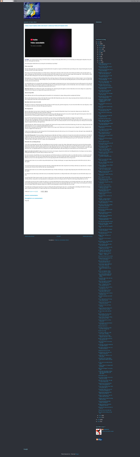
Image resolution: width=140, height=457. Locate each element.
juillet (100, 54)
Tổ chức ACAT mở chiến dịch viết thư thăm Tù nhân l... (105, 144)
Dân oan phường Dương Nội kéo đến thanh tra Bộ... (105, 88)
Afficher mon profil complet (108, 431)
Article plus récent (29, 236)
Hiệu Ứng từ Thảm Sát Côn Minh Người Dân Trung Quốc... (105, 205)
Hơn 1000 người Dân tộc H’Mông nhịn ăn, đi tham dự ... (105, 202)
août (100, 52)
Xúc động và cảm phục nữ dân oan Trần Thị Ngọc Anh (104, 328)
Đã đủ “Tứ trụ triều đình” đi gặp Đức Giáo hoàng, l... (104, 160)
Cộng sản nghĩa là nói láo (103, 141)
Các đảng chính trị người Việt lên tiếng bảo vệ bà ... (105, 294)
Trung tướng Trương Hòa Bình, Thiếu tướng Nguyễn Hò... (105, 384)
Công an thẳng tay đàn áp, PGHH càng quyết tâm (105, 166)
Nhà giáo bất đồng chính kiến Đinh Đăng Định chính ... (104, 190)
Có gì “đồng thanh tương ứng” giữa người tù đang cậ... (104, 91)
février (100, 415)
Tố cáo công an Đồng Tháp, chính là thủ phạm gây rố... (105, 387)
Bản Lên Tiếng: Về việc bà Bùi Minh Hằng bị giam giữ (104, 314)
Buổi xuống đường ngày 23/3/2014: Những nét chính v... (104, 156)
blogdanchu (106, 429)
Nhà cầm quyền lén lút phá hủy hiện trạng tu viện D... (104, 213)
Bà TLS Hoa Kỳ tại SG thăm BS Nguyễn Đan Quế (105, 116)
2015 (99, 42)
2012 (99, 421)
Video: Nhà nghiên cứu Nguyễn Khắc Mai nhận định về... (105, 282)
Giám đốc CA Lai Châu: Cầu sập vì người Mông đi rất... (105, 381)
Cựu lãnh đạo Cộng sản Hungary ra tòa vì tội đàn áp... (105, 230)
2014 (99, 43)
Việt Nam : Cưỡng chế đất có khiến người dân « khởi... (104, 199)
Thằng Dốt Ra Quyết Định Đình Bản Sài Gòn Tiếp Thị (104, 393)
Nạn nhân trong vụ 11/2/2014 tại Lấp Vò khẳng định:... (105, 216)
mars (100, 62)
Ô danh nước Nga (102, 330)
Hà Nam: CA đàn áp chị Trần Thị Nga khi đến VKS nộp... (105, 396)
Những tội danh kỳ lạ (102, 325)
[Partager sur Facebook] (45, 191)
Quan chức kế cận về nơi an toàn (105, 256)
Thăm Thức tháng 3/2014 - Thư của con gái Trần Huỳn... (105, 82)
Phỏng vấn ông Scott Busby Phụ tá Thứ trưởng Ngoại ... (105, 258)
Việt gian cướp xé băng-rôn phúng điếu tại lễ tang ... (105, 399)
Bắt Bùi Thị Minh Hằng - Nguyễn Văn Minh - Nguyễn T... (105, 224)
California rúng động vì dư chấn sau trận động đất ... (105, 79)
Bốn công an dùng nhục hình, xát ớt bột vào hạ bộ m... (105, 348)
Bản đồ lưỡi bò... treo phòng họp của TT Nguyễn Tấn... (105, 242)
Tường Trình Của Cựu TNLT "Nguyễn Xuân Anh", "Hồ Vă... (105, 336)
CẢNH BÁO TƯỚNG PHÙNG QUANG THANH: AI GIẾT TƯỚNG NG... (104, 100)
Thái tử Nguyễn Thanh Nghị (104, 177)
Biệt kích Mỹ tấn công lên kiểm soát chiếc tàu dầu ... (105, 245)
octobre (100, 49)
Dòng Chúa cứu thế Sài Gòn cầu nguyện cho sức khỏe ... (105, 248)
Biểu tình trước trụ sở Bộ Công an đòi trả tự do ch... (105, 233)
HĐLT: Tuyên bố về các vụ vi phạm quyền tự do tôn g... (104, 133)
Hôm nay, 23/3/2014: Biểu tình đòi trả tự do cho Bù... (105, 163)
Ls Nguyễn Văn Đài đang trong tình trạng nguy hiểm (104, 187)
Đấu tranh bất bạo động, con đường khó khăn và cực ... (104, 261)
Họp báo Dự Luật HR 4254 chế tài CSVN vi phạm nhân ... (105, 153)
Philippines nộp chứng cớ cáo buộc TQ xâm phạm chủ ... (104, 73)
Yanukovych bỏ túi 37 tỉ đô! (104, 350)
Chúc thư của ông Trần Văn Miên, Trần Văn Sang (105, 94)
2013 (99, 419)
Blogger (77, 454)
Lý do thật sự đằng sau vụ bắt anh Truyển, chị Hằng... (104, 333)
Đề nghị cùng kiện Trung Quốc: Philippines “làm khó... (104, 405)
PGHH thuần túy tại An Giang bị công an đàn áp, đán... (105, 179)
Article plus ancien (87, 236)
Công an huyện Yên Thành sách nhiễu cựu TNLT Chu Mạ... (105, 308)
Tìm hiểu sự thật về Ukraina (104, 184)
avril (100, 60)
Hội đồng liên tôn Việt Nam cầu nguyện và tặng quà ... (104, 353)
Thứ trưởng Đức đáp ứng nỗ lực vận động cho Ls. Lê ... (105, 288)
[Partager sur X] (44, 191)
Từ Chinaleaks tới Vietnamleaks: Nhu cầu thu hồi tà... (105, 323)
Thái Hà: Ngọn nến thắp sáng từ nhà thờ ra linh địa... (105, 67)
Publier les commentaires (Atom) (62, 240)
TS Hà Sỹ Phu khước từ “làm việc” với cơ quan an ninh (104, 169)
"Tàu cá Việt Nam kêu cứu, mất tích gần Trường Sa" (105, 76)
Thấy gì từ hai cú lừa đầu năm (104, 410)
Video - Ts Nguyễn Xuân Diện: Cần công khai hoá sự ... (104, 285)
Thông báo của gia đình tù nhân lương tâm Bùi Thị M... (105, 219)
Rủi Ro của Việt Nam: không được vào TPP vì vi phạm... (104, 271)
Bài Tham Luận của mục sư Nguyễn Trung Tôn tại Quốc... (105, 85)
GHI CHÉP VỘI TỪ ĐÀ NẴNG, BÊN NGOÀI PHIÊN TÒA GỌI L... (105, 359)
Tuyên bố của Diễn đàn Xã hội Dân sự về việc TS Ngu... (104, 150)
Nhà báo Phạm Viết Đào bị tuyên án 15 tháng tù (105, 210)
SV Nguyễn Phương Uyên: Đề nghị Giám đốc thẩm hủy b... (104, 251)
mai (100, 58)
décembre (101, 45)
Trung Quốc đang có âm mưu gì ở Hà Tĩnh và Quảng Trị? (105, 390)
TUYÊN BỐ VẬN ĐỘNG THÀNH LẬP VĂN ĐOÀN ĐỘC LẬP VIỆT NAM (105, 372)
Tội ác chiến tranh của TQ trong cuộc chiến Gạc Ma (105, 299)
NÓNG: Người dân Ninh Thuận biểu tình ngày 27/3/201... (104, 121)
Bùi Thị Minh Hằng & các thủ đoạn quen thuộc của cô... (104, 291)
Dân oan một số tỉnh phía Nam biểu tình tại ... (104, 127)
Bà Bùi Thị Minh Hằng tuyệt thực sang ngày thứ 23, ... (105, 339)
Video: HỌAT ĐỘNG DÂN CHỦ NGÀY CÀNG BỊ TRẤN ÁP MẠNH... (104, 275)
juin (99, 56)
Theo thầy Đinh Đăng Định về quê (105, 221)
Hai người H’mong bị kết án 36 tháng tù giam (104, 193)
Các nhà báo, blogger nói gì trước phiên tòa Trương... (105, 378)
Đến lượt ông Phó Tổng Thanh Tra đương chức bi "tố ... (104, 110)
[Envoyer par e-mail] (41, 191)
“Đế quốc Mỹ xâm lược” (103, 207)
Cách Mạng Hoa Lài (31, 7)
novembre (101, 47)
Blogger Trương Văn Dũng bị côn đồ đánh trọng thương (105, 172)
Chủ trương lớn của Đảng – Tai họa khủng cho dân (105, 147)
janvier (100, 417)
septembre (101, 51)
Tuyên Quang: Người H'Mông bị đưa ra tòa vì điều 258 (105, 264)
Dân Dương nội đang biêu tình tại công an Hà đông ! (105, 70)
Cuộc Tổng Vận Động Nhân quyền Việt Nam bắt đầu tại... (105, 124)
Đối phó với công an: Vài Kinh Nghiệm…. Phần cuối (104, 254)
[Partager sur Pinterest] (47, 191)
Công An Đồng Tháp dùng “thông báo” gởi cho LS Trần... (105, 317)
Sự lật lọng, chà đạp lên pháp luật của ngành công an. (105, 345)
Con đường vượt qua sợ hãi (104, 118)
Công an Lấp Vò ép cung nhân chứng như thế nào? (104, 302)
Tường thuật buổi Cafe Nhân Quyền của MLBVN (104, 402)
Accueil (59, 236)
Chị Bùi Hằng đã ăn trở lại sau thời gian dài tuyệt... (104, 64)
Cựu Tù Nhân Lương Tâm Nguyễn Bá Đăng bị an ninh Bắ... (104, 268)
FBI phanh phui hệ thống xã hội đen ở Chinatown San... (105, 97)
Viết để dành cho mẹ (102, 375)
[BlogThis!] (43, 191)
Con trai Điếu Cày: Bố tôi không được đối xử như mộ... (105, 130)
